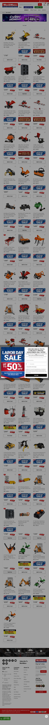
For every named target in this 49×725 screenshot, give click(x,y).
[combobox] (27, 364)
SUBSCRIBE (36, 375)
